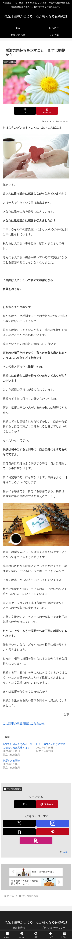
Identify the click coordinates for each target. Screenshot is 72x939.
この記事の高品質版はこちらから (24, 723)
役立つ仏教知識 (14, 789)
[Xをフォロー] (19, 823)
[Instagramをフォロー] (52, 823)
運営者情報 (19, 927)
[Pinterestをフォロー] (52, 831)
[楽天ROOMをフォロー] (36, 840)
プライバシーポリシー (53, 927)
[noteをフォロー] (19, 831)
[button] (65, 618)
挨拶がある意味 (11, 760)
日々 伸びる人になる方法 (50, 744)
